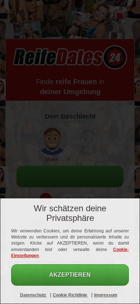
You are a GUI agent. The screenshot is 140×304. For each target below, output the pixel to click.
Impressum (105, 295)
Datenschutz (33, 295)
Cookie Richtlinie (70, 295)
